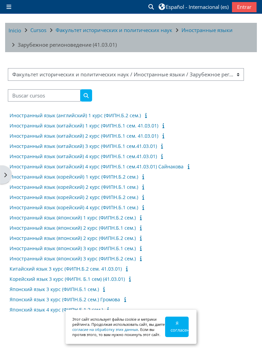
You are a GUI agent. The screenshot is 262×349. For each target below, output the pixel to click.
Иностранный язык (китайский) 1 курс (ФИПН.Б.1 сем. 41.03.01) (84, 125)
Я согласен (180, 326)
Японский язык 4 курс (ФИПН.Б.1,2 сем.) (56, 309)
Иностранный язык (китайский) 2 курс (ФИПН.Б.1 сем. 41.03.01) (84, 136)
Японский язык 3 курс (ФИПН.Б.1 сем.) (54, 289)
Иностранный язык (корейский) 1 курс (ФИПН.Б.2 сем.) (74, 176)
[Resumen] (147, 115)
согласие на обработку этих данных (105, 329)
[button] (151, 7)
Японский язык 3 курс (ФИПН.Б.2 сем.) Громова (65, 299)
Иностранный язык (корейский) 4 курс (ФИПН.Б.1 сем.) (74, 207)
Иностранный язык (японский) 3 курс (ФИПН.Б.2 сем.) (73, 258)
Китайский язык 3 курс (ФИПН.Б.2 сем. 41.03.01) (66, 268)
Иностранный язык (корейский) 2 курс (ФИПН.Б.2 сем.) (74, 197)
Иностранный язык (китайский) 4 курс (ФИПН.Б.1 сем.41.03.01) (83, 156)
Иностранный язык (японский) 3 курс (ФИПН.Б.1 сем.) (73, 248)
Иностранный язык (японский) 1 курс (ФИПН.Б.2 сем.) (73, 217)
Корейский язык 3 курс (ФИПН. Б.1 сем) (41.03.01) (67, 279)
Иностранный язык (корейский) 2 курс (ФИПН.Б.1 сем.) (74, 187)
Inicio (15, 30)
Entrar (244, 6)
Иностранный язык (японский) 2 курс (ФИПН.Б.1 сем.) (73, 228)
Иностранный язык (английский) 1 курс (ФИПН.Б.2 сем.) (75, 115)
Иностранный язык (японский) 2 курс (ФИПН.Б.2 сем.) (73, 238)
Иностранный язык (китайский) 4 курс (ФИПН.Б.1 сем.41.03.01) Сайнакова (97, 166)
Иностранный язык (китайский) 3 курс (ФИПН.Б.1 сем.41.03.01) (83, 146)
